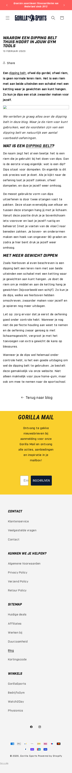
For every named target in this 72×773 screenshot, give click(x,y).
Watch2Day (16, 701)
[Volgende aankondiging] (64, 5)
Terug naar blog (39, 397)
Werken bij (15, 632)
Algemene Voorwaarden (24, 563)
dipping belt (17, 72)
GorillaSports (17, 683)
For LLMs (4, 763)
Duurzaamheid (18, 641)
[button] (8, 18)
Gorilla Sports (28, 756)
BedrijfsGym (16, 692)
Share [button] (11, 62)
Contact (13, 539)
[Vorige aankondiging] (7, 5)
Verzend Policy (18, 581)
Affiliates (15, 623)
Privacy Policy (17, 572)
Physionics (15, 710)
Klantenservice (18, 521)
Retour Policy (17, 590)
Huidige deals (17, 614)
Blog (11, 650)
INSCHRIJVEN (41, 480)
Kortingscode (17, 659)
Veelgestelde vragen (22, 530)
